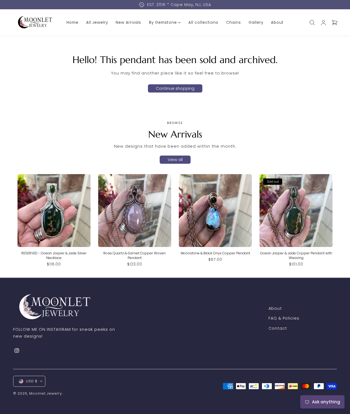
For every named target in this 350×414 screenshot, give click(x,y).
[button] (312, 22)
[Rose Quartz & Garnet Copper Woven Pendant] (134, 210)
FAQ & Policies (284, 318)
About (275, 308)
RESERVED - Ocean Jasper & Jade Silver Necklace (54, 255)
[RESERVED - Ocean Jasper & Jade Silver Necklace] (54, 210)
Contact (278, 328)
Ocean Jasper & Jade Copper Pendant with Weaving (296, 255)
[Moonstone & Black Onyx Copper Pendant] (215, 210)
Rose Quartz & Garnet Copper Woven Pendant (134, 255)
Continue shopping (175, 88)
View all (175, 159)
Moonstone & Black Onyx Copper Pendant (215, 253)
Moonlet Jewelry (45, 393)
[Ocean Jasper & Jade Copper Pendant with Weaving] (295, 210)
